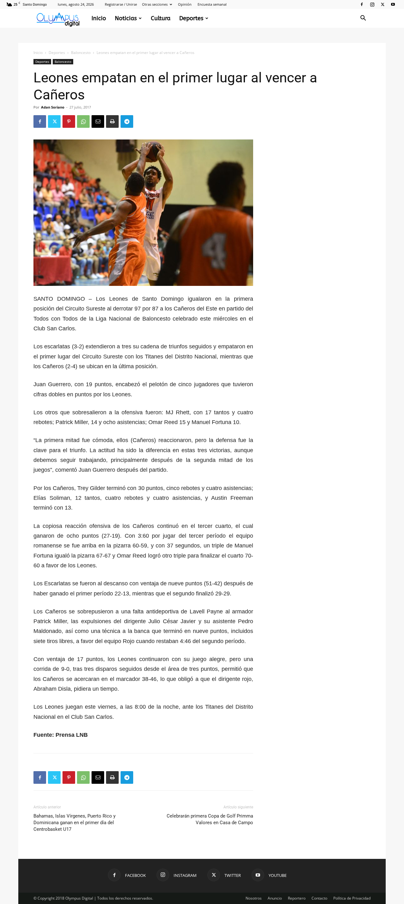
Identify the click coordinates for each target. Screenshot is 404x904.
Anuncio (275, 898)
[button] (363, 19)
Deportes (191, 18)
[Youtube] (393, 4)
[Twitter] (382, 4)
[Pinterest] (68, 121)
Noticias (126, 18)
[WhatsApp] (83, 121)
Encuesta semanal (212, 4)
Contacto (319, 898)
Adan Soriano (52, 107)
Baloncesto (81, 52)
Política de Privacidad (352, 898)
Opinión (185, 4)
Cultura (160, 18)
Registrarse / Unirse (121, 4)
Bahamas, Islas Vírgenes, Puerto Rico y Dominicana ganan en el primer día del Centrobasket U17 (74, 822)
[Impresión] (112, 121)
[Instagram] (372, 4)
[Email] (98, 121)
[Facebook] (361, 4)
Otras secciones (155, 4)
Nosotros (254, 898)
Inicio (99, 18)
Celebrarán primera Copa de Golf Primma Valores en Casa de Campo (210, 819)
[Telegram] (127, 121)
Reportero (297, 898)
